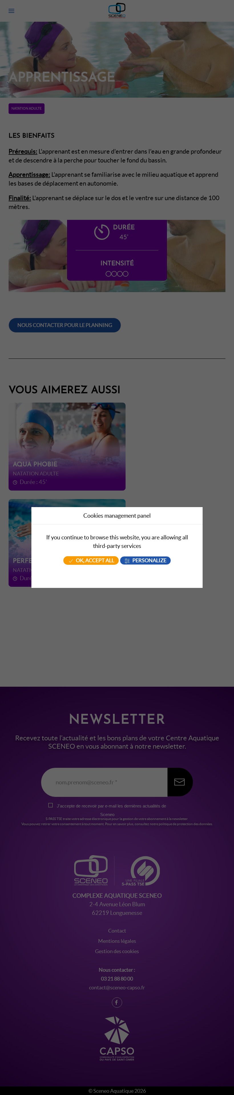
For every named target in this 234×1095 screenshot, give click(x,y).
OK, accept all (94, 560)
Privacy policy (117, 574)
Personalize (149, 560)
